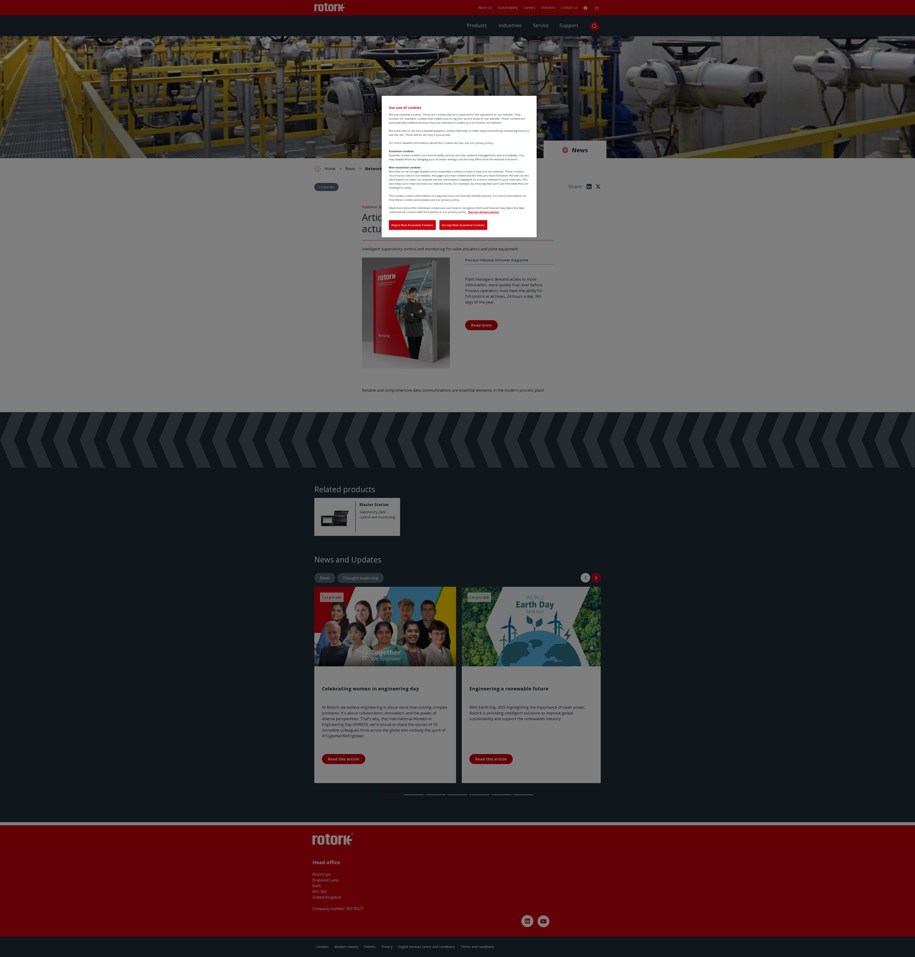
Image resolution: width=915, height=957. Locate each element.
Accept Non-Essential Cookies (463, 225)
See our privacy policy (483, 212)
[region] (459, 166)
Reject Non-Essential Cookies (412, 225)
